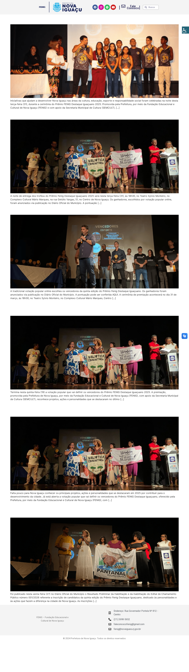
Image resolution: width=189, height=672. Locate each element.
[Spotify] (107, 7)
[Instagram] (101, 7)
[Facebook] (95, 7)
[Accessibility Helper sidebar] (185, 30)
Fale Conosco (133, 7)
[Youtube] (113, 7)
